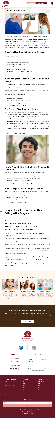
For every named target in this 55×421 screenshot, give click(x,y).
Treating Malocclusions (10, 291)
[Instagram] (13, 369)
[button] (52, 3)
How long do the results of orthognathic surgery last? (22, 226)
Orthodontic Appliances (45, 291)
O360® (28, 413)
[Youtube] (16, 369)
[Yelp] (19, 369)
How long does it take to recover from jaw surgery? (21, 220)
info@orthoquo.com (16, 365)
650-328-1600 (16, 361)
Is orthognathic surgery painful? (15, 218)
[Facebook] (11, 369)
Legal (31, 413)
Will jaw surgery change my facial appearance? (20, 229)
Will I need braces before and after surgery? (19, 223)
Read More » (10, 298)
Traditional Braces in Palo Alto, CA (27, 291)
